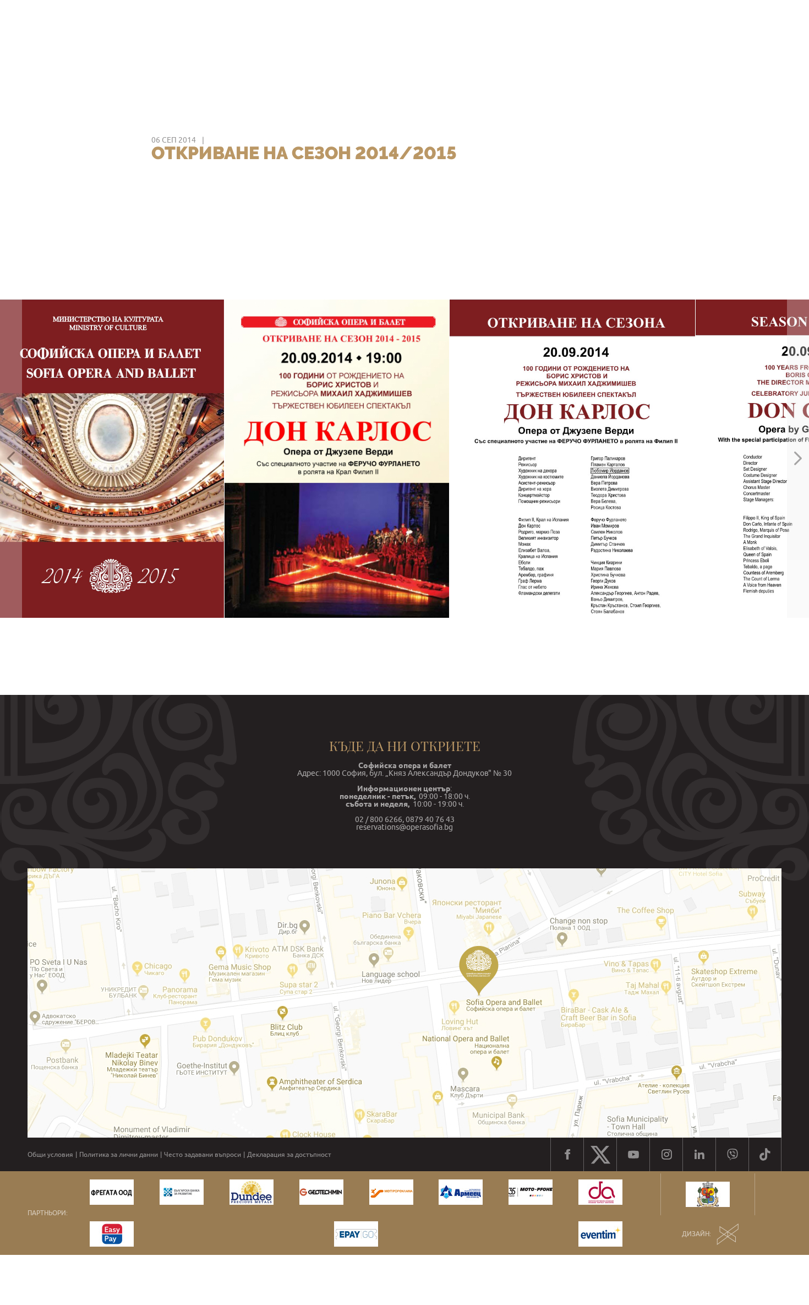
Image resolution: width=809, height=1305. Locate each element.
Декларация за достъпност (289, 1154)
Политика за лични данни (118, 1154)
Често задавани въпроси (202, 1154)
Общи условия (50, 1154)
